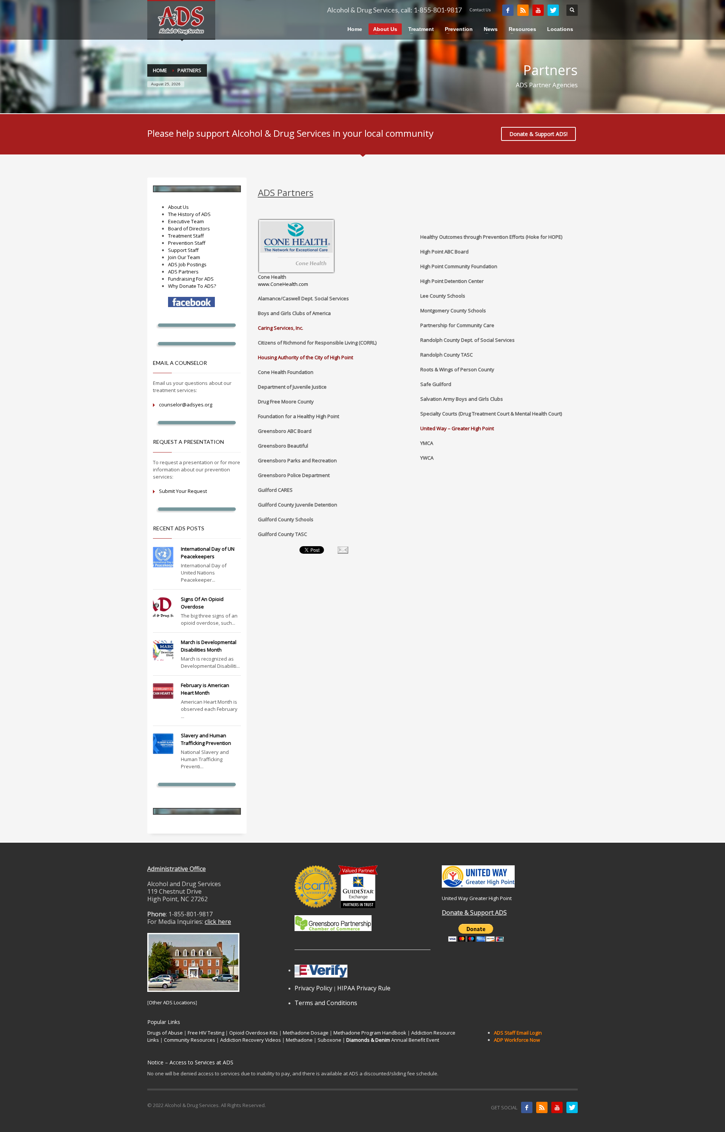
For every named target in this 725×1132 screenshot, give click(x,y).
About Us (178, 207)
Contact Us (480, 9)
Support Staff (183, 250)
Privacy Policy (313, 988)
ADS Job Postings (187, 264)
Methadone (299, 1039)
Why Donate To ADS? (192, 286)
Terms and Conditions (326, 1003)
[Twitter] (553, 10)
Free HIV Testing (206, 1032)
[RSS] (523, 10)
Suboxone (329, 1039)
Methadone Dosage (306, 1032)
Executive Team (186, 221)
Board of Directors (189, 228)
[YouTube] (538, 10)
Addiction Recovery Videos (250, 1039)
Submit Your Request (183, 491)
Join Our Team (184, 257)
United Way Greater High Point (477, 898)
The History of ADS (189, 214)
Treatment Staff (186, 235)
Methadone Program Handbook (369, 1032)
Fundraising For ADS (191, 278)
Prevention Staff (186, 242)
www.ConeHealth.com (283, 284)
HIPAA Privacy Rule (363, 988)
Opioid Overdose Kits (253, 1032)
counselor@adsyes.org (185, 404)
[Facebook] (508, 10)
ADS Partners (183, 271)
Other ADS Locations (172, 1002)
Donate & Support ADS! (538, 133)
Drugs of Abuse (165, 1032)
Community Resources (189, 1039)
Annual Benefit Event (392, 1039)
